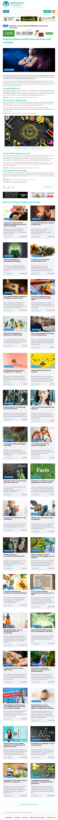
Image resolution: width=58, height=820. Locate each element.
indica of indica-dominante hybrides (30, 92)
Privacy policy (51, 817)
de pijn (4, 177)
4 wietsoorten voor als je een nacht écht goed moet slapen (23, 97)
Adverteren (9, 817)
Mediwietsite (16, 2)
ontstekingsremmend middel (35, 175)
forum (47, 11)
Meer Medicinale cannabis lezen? (29, 804)
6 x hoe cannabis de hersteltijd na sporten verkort (22, 179)
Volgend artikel (48, 187)
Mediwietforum (15, 5)
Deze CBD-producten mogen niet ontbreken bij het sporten (24, 168)
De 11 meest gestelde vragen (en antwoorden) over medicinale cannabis (30, 26)
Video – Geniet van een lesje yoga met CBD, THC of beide (22, 113)
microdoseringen (16, 103)
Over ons (17, 817)
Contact (24, 817)
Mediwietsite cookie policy (37, 817)
